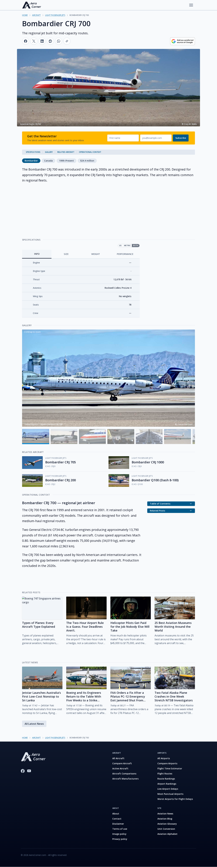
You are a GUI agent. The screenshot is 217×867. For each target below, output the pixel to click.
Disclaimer (118, 823)
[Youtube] (29, 771)
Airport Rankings (166, 783)
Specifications (33, 152)
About (115, 813)
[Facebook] (23, 771)
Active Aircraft (120, 768)
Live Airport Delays (167, 788)
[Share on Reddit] (50, 41)
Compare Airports (167, 763)
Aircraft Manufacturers (125, 778)
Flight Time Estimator (169, 768)
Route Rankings (166, 778)
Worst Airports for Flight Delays (175, 798)
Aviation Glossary (167, 823)
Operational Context (90, 152)
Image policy (119, 833)
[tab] (36, 254)
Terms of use (119, 828)
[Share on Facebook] (25, 41)
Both (135, 245)
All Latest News (34, 724)
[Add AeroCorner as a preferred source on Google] (182, 41)
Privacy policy (119, 838)
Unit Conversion (166, 828)
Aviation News (165, 813)
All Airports (163, 758)
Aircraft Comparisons (124, 773)
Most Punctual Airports (170, 793)
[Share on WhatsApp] (58, 41)
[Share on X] (33, 41)
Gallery (49, 152)
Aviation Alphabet (167, 833)
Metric (127, 245)
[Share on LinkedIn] (42, 41)
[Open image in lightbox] (108, 378)
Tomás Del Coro (184, 424)
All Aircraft (118, 758)
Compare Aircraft (122, 763)
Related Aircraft (65, 152)
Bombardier (31, 160)
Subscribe (180, 137)
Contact (116, 818)
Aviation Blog (164, 818)
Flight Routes (164, 773)
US (120, 245)
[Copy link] (66, 41)
